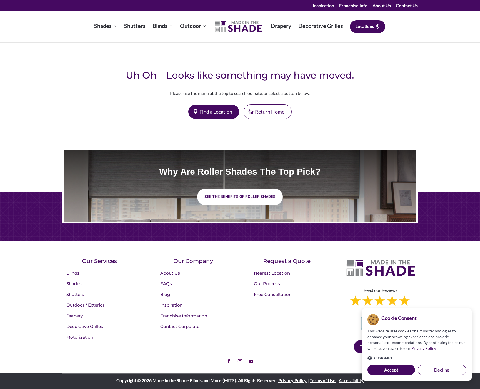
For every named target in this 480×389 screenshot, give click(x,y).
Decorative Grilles (84, 326)
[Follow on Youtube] (251, 361)
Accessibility (351, 380)
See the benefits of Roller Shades (240, 196)
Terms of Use (323, 380)
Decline (441, 369)
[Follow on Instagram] (240, 361)
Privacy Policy (292, 380)
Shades (74, 283)
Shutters (75, 294)
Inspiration (323, 5)
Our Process (267, 283)
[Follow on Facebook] (228, 361)
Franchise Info (353, 5)
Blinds (72, 273)
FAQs (166, 283)
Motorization (79, 337)
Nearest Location (272, 273)
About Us (381, 5)
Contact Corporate (179, 326)
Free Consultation (273, 294)
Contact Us (407, 5)
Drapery (74, 315)
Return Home (269, 112)
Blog (165, 294)
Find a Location (215, 112)
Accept (391, 369)
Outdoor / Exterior (85, 305)
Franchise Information (183, 315)
